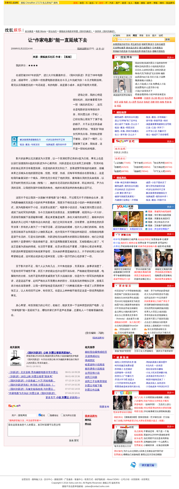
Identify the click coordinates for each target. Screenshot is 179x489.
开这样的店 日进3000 (125, 189)
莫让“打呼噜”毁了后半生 (126, 120)
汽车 (111, 3)
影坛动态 (52, 31)
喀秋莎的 (139, 66)
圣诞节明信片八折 (121, 279)
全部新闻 (135, 479)
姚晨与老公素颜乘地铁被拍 (127, 305)
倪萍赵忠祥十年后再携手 (155, 298)
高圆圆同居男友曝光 (122, 95)
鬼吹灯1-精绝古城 (129, 243)
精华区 (88, 420)
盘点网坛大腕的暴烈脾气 (126, 311)
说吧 (161, 35)
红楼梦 (165, 239)
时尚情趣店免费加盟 (124, 365)
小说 (137, 91)
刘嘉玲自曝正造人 (142, 279)
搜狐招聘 (58, 479)
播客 (143, 3)
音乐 (148, 35)
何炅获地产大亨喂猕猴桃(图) (128, 291)
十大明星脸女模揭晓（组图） (157, 397)
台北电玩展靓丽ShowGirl (126, 325)
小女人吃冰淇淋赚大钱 (156, 372)
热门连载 (118, 420)
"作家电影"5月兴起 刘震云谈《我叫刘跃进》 (32, 393)
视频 (137, 3)
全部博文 (145, 479)
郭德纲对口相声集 (129, 239)
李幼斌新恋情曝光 (163, 272)
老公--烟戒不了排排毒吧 (157, 134)
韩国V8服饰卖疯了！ (156, 379)
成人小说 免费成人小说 (155, 84)
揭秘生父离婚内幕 (163, 269)
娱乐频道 (29, 31)
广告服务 (68, 479)
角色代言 (139, 73)
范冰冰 (140, 102)
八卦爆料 (138, 401)
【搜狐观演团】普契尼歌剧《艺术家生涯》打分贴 (146, 417)
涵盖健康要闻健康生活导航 (158, 124)
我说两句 (170, 3)
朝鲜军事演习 (148, 44)
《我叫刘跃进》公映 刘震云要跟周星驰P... (49, 352)
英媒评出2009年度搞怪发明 (157, 435)
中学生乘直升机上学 (122, 77)
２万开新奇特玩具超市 (125, 383)
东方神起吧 (159, 167)
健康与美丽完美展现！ (125, 196)
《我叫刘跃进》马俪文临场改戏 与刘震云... (31, 389)
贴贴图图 (138, 435)
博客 (155, 3)
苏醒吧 (118, 167)
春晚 (162, 102)
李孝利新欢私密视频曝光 (155, 315)
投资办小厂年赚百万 (124, 376)
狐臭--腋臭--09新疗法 (156, 200)
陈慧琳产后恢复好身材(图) (127, 294)
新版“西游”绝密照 (123, 351)
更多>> (170, 57)
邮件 (149, 3)
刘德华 (147, 98)
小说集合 (148, 80)
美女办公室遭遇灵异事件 (126, 315)
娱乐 (92, 3)
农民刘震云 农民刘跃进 (155, 70)
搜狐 (23, 3)
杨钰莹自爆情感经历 (96, 352)
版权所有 (116, 483)
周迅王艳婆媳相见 (142, 275)
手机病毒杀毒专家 (129, 246)
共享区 (116, 246)
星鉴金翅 (139, 94)
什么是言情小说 (151, 87)
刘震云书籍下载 (93, 385)
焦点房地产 (47, 3)
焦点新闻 (138, 431)
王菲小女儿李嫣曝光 (143, 351)
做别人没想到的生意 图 (125, 362)
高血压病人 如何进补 (156, 383)
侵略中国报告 (158, 51)
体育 (82, 3)
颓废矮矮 (139, 80)
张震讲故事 (156, 239)
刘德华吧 (138, 167)
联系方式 (89, 479)
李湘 (167, 102)
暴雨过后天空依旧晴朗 (151, 454)
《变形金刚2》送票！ (128, 329)
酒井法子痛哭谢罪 (164, 351)
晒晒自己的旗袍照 (131, 454)
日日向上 (139, 70)
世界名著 (142, 243)
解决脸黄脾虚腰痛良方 (156, 193)
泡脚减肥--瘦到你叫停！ (157, 196)
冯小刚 (154, 98)
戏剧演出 (118, 417)
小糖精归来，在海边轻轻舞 (156, 445)
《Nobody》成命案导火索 (127, 318)
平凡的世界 (152, 243)
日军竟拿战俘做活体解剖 (126, 308)
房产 (118, 3)
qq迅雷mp (140, 77)
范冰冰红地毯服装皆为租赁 (127, 301)
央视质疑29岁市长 (121, 44)
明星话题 (138, 411)
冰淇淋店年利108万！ (156, 376)
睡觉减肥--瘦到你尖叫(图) (127, 117)
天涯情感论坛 (92, 356)
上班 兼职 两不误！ (124, 193)
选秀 (134, 102)
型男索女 (138, 445)
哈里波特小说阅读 (95, 364)
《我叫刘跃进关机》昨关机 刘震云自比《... (31, 384)
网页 (135, 35)
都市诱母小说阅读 (95, 368)
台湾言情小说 (92, 373)
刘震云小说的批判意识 (154, 66)
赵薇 (121, 102)
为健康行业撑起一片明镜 (126, 200)
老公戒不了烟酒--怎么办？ (127, 124)
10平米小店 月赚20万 (156, 131)
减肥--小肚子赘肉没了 (156, 182)
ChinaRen (30, 3)
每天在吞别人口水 (122, 446)
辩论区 (88, 424)
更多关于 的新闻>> (63, 397)
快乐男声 (169, 98)
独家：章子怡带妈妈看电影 (157, 291)
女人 (130, 3)
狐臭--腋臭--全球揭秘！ (157, 117)
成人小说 (139, 84)
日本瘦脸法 (157, 48)
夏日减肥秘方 (145, 48)
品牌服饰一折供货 (123, 372)
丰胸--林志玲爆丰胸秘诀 (126, 182)
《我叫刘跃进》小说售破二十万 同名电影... (31, 380)
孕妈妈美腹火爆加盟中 (156, 362)
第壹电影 (138, 404)
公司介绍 (125, 479)
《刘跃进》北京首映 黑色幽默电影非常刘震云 (33, 372)
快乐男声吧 (159, 163)
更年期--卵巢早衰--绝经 (157, 120)
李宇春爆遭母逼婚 (121, 275)
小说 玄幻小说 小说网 (155, 77)
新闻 (128, 35)
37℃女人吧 (159, 171)
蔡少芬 (161, 98)
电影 (126, 102)
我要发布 (104, 406)
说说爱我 (139, 87)
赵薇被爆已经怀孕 (121, 272)
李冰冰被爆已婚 (143, 269)
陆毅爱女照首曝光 (163, 275)
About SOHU (113, 479)
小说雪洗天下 (146, 91)
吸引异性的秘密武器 (155, 186)
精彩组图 (138, 408)
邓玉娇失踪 (136, 44)
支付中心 (48, 479)
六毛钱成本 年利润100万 (157, 386)
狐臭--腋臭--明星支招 (124, 127)
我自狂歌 (139, 63)
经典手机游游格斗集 (147, 246)
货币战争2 (162, 243)
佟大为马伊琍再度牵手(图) (156, 294)
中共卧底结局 (134, 51)
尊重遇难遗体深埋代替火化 (127, 386)
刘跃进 (117, 152)
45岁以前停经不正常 (155, 189)
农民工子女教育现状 (96, 381)
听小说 (116, 243)
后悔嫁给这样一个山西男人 (156, 442)
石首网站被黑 (119, 48)
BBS (162, 3)
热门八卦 (138, 397)
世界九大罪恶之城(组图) (155, 311)
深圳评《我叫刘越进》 (105, 31)
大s (130, 102)
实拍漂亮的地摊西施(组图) (156, 308)
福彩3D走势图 (164, 246)
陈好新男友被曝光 (163, 279)
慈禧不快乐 (146, 51)
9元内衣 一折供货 (154, 365)
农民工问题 (91, 377)
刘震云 (125, 152)
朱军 (116, 102)
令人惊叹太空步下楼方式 (159, 332)
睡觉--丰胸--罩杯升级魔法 (127, 131)
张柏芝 (147, 102)
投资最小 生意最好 (123, 369)
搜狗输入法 (37, 479)
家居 (124, 3)
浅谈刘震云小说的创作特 (155, 63)
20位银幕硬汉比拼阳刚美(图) (157, 411)
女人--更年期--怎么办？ (126, 134)
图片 (154, 35)
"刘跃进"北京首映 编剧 (154, 73)
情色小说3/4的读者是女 (155, 94)
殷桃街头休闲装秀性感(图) (127, 298)
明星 (119, 106)
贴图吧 (118, 171)
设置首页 (26, 479)
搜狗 (55, 3)
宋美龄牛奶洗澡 (120, 51)
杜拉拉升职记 (144, 239)
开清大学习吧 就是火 (124, 379)
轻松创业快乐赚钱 (154, 369)
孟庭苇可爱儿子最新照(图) (156, 318)
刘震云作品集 (92, 389)
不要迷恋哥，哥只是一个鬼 (156, 431)
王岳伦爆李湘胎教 (126, 332)
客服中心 (78, 479)
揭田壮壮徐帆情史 (122, 269)
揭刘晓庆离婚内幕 (142, 272)
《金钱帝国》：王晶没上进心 (157, 404)
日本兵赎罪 (160, 44)
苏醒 (153, 102)
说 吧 (131, 141)
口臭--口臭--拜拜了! (155, 127)
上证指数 (119, 163)
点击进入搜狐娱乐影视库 (155, 322)
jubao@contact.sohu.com (97, 486)
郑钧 (157, 102)
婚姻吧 (137, 171)
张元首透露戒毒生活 (157, 329)
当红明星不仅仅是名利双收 (156, 438)
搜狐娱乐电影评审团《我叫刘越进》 (76, 31)
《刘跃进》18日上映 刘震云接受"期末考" (30, 376)
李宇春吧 (138, 163)
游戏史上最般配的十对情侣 (157, 325)
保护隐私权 (100, 479)
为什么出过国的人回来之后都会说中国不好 (143, 451)
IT (106, 3)
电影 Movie (41, 31)
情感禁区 (90, 360)
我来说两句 (83, 48)
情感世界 (138, 442)
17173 (39, 3)
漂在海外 (118, 451)
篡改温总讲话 (132, 48)
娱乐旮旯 (138, 438)
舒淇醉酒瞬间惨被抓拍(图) (156, 305)
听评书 (116, 239)
